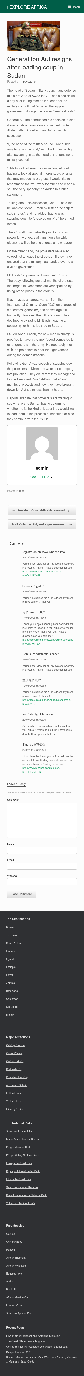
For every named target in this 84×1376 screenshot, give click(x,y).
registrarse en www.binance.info (43, 552)
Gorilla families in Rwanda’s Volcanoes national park (37, 1346)
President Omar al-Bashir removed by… (42, 510)
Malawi (10, 1014)
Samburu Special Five (19, 1313)
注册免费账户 (31, 680)
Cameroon (12, 999)
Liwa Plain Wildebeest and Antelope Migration (33, 1336)
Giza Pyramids (15, 1109)
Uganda (10, 959)
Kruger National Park (18, 1147)
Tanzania (11, 935)
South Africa (13, 943)
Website (12, 876)
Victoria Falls (14, 1101)
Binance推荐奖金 (33, 744)
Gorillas (10, 1234)
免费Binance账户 (33, 612)
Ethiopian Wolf (14, 1273)
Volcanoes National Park (20, 1203)
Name (10, 844)
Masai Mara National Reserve (23, 1139)
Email (10, 860)
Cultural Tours (14, 1093)
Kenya (10, 927)
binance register (33, 586)
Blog (21, 491)
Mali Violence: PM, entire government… (42, 524)
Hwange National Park (19, 1163)
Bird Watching (14, 1069)
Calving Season (15, 1045)
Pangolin (11, 1249)
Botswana (12, 991)
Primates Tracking (17, 1077)
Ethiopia (11, 967)
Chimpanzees (14, 1242)
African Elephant (16, 1257)
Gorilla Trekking (15, 1061)
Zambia (10, 983)
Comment (13, 800)
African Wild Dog (16, 1265)
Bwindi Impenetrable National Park (26, 1195)
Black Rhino (13, 1289)
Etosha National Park (18, 1179)
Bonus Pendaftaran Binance (41, 654)
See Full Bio (39, 476)
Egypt (9, 975)
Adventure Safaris (16, 1085)
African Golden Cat (17, 1297)
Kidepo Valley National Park (22, 1155)
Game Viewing (14, 1053)
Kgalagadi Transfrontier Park (23, 1171)
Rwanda (10, 951)
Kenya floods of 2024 (18, 1352)
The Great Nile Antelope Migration (26, 1341)
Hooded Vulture (15, 1305)
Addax (10, 1281)
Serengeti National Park (20, 1131)
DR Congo (12, 1007)
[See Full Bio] (51, 477)
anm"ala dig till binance (37, 714)
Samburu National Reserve (22, 1187)
